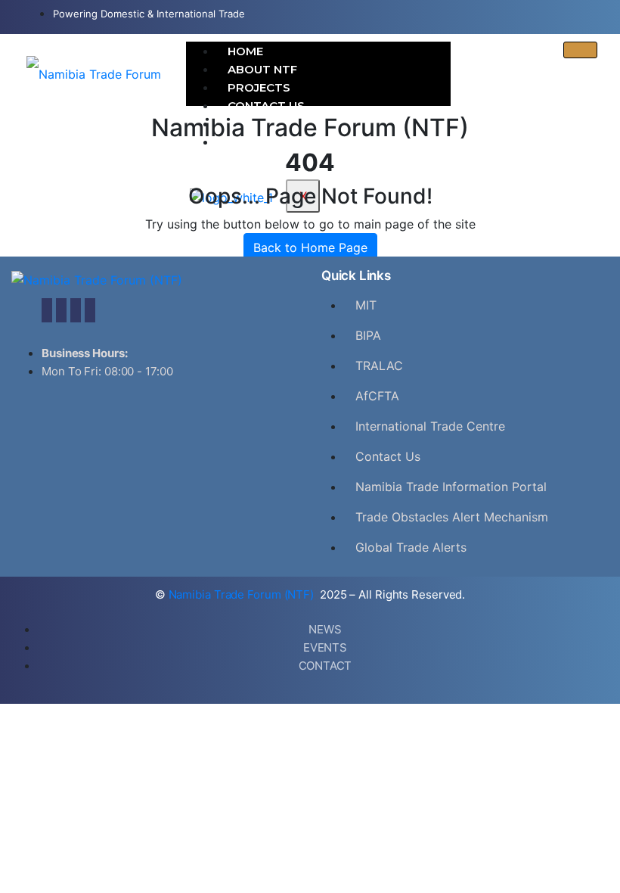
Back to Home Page (310, 247)
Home (245, 51)
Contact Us (266, 105)
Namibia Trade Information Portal (451, 486)
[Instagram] (90, 310)
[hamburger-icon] (580, 50)
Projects (259, 87)
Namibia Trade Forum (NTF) (243, 594)
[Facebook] (47, 310)
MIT (366, 305)
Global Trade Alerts (411, 547)
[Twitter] (61, 310)
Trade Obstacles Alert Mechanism (451, 516)
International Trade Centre (430, 426)
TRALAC (379, 365)
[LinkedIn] (75, 310)
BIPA (368, 335)
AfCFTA (377, 395)
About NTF (262, 69)
